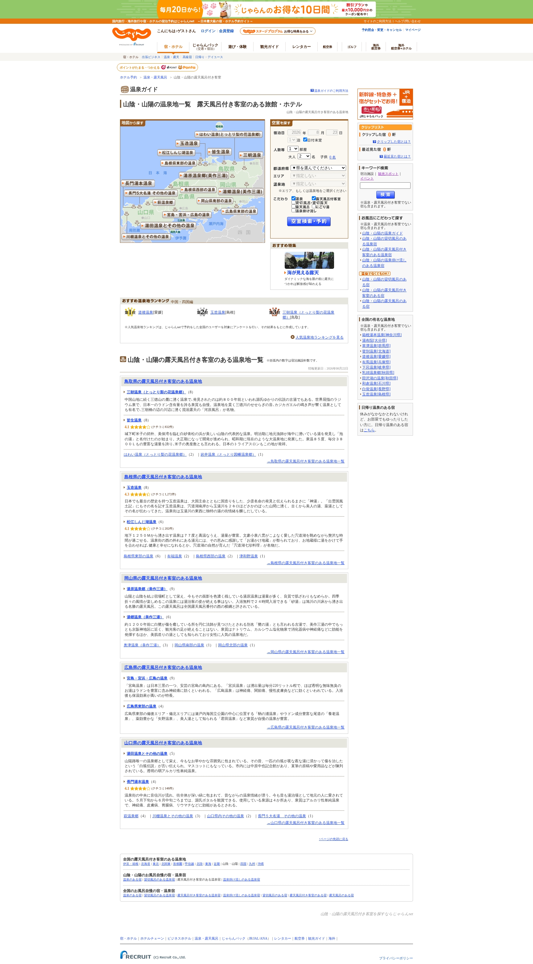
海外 (376, 46)
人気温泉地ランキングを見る (319, 337)
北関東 (166, 863)
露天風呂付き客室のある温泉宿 (199, 895)
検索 (385, 195)
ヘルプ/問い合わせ (408, 21)
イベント (367, 178)
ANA (263, 938)
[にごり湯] (322, 205)
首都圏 (177, 863)
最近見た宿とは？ (397, 156)
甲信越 (189, 863)
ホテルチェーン (152, 938)
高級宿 (187, 57)
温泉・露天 (171, 57)
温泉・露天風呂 (155, 77)
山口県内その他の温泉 (225, 816)
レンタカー (301, 46)
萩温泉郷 (131, 816)
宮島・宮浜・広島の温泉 (147, 678)
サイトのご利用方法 (377, 21)
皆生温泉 (134, 420)
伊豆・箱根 (130, 863)
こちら (369, 430)
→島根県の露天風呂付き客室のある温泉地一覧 (306, 563)
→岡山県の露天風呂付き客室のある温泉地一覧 (306, 652)
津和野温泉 (248, 556)
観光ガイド (316, 938)
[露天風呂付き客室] (328, 197)
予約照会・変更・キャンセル (382, 30)
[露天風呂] (303, 205)
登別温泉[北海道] (376, 351)
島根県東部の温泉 (138, 556)
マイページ (413, 30)
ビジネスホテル (179, 938)
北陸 (199, 863)
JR (250, 938)
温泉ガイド (144, 89)
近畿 (217, 863)
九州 (252, 863)
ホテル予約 (128, 77)
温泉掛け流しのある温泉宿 (241, 879)
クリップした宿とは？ (394, 141)
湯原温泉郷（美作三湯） (147, 589)
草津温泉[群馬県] (376, 346)
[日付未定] (313, 138)
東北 (156, 863)
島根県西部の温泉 (210, 556)
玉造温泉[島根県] (376, 394)
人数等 (280, 149)
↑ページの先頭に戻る (333, 839)
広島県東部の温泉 (141, 706)
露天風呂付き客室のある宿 (308, 895)
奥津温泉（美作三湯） (142, 645)
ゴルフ (352, 47)
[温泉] (303, 197)
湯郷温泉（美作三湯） (145, 617)
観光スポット (388, 173)
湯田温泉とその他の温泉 (147, 753)
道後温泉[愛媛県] (376, 356)
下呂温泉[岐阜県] (376, 367)
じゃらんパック (205, 46)
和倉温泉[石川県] (376, 383)
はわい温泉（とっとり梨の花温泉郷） (155, 454)
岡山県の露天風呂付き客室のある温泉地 (163, 578)
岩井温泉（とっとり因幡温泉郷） (228, 454)
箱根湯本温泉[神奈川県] (382, 335)
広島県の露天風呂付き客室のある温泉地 (163, 667)
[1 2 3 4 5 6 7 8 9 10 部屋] (316, 149)
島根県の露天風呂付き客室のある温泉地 (163, 477)
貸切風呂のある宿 (274, 895)
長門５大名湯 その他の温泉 (282, 816)
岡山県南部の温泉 (189, 645)
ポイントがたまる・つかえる (140, 67)
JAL (256, 938)
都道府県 (282, 169)
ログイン (208, 30)
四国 (243, 863)
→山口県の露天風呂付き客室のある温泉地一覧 (306, 823)
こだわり (282, 199)
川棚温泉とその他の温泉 (172, 816)
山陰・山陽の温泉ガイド (382, 233)
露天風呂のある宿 (341, 895)
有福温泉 (174, 556)
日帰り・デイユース (209, 57)
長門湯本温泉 (138, 782)
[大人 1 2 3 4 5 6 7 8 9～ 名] (296, 155)
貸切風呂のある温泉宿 (159, 879)
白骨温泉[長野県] (376, 389)
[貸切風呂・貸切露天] (314, 201)
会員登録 (226, 30)
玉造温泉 (217, 312)
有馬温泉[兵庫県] (376, 362)
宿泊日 (280, 133)
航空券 (327, 47)
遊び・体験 (237, 46)
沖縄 (261, 863)
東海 (208, 863)
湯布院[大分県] (374, 340)
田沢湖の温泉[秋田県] (380, 378)
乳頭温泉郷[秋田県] (378, 372)
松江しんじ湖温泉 (141, 522)
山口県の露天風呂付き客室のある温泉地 (163, 743)
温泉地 (282, 184)
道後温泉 (145, 312)
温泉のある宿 (132, 879)
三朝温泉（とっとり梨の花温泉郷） (156, 392)
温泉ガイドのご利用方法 (331, 90)
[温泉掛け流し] (305, 209)
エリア (282, 176)
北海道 (145, 863)
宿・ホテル (128, 938)
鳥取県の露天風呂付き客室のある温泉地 (163, 381)
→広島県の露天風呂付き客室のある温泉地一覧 (306, 727)
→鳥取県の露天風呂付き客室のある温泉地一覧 (306, 461)
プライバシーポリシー (396, 958)
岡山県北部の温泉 (233, 645)
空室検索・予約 (309, 221)
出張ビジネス (151, 57)
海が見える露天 (301, 272)
